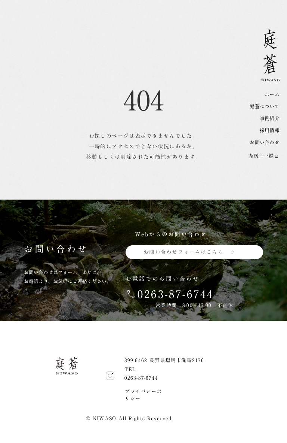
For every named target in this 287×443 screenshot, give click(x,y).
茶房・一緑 (261, 156)
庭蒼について (265, 106)
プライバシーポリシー (143, 395)
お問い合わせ (265, 142)
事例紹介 (270, 118)
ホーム (272, 94)
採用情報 (270, 130)
